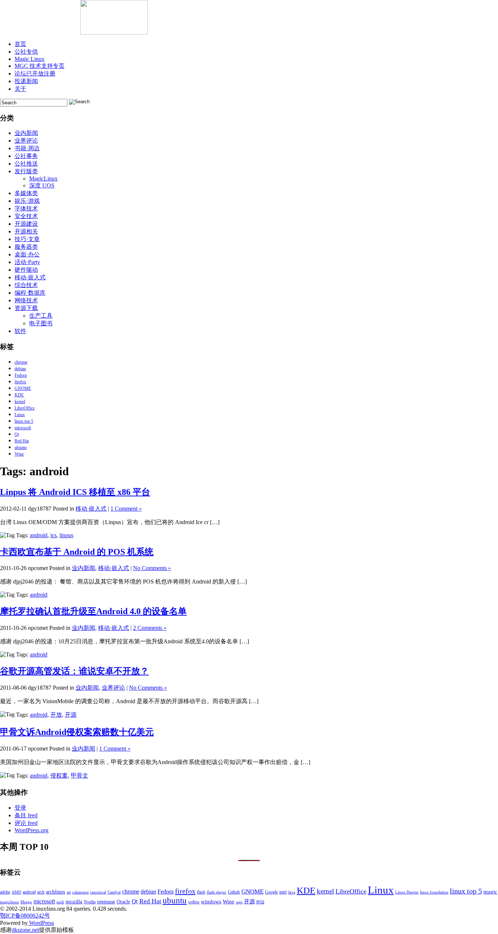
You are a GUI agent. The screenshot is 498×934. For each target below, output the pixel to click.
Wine (19, 454)
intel (283, 892)
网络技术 (26, 300)
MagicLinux (43, 178)
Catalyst (114, 892)
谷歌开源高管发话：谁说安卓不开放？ (74, 671)
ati (69, 892)
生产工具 (40, 316)
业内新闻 (26, 133)
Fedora (21, 375)
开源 (71, 715)
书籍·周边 (27, 148)
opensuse (106, 901)
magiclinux (9, 902)
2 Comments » (150, 628)
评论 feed (26, 823)
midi (60, 902)
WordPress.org (31, 830)
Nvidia (90, 901)
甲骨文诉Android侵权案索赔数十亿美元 (77, 732)
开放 (56, 715)
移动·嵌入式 (30, 277)
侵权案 (59, 775)
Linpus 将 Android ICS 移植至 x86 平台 (75, 492)
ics (53, 535)
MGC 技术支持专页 (40, 66)
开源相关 (26, 231)
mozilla (74, 901)
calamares (80, 892)
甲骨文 (79, 775)
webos (193, 901)
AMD (16, 892)
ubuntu (21, 447)
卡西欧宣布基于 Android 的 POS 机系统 (76, 552)
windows (211, 901)
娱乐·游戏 (27, 201)
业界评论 (26, 140)
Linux (20, 414)
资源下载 (26, 308)
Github (234, 892)
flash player (216, 892)
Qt (17, 434)
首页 (20, 44)
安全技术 (26, 216)
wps (239, 902)
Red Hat (22, 440)
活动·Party (27, 262)
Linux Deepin (407, 892)
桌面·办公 (27, 254)
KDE (19, 395)
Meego (26, 902)
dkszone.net (25, 930)
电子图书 (40, 323)
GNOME (23, 388)
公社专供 (26, 52)
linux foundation (434, 892)
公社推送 (26, 163)
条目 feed (26, 815)
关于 (20, 89)
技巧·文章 (27, 239)
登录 (20, 808)
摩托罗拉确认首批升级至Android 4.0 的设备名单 (93, 611)
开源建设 (26, 224)
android (38, 535)
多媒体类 (26, 193)
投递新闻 (26, 81)
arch (40, 892)
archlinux (55, 892)
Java (291, 892)
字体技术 (26, 208)
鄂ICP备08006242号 (25, 915)
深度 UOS (41, 185)
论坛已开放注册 (35, 73)
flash (201, 892)
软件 (20, 331)
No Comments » (152, 568)
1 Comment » (126, 508)
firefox (20, 381)
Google (271, 892)
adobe (5, 892)
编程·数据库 (30, 293)
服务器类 (26, 247)
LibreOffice (25, 408)
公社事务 (26, 156)
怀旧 (260, 902)
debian (20, 368)
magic (490, 892)
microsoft (23, 427)
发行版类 (26, 171)
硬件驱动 (26, 270)
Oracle (123, 901)
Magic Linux (29, 59)
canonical (98, 892)
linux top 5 (24, 421)
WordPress (41, 923)
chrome (21, 362)
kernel (20, 401)
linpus (66, 535)
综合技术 (26, 285)
